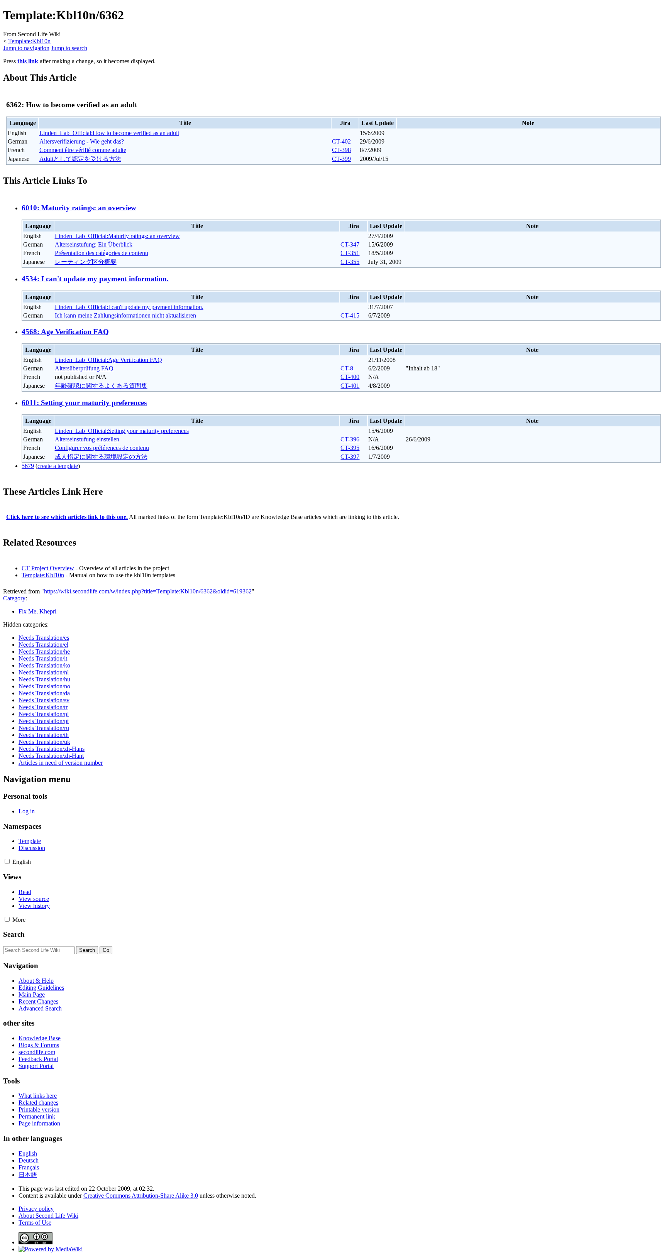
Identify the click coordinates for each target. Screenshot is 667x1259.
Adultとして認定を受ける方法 (80, 158)
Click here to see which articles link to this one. (67, 517)
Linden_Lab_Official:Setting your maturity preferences (122, 431)
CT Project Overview (48, 568)
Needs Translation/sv (44, 700)
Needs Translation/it (43, 658)
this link (27, 61)
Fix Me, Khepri (37, 611)
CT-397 (349, 456)
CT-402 (341, 141)
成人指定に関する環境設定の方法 (101, 456)
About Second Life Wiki (48, 1215)
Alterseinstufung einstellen (87, 439)
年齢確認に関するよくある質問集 (101, 385)
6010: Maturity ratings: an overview (79, 208)
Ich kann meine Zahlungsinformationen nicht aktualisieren (125, 315)
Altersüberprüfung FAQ (84, 368)
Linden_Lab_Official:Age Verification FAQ (108, 360)
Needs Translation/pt (44, 721)
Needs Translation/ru (44, 728)
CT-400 (349, 376)
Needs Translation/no (44, 686)
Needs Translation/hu (44, 679)
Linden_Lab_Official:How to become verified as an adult (109, 133)
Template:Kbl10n (29, 41)
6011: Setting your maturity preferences (84, 403)
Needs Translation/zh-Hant (51, 755)
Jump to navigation (26, 48)
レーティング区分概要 (86, 262)
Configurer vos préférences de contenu (102, 447)
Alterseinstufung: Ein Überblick (93, 244)
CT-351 (349, 253)
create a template (57, 466)
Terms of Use (35, 1222)
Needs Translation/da (44, 693)
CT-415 (349, 315)
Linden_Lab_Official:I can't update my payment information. (129, 307)
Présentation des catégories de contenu (101, 253)
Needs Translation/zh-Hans (52, 748)
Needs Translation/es (44, 637)
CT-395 (349, 447)
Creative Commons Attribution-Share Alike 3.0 (140, 1195)
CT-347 (349, 244)
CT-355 (349, 262)
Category (14, 598)
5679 (28, 466)
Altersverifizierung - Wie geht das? (81, 141)
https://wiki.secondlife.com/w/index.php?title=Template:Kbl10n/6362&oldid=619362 (148, 591)
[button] (7, 861)
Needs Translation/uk (44, 742)
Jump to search (69, 48)
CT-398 (341, 150)
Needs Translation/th (44, 735)
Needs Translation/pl (44, 714)
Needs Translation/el (43, 644)
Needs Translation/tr (43, 707)
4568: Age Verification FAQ (65, 332)
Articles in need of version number (61, 762)
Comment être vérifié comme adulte (82, 150)
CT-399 (341, 158)
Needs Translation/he (44, 651)
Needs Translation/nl (44, 672)
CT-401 (349, 385)
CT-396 (349, 439)
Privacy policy (36, 1208)
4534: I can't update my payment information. (95, 279)
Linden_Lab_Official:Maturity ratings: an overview (117, 236)
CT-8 (346, 368)
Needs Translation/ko (44, 665)
